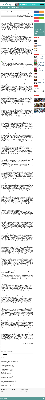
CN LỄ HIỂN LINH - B (4, 373)
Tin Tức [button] (9, 7)
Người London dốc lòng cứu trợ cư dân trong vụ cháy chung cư (40, 80)
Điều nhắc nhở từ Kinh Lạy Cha (6, 366)
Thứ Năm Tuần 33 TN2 (5, 385)
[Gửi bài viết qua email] (28, 13)
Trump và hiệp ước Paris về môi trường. (40, 83)
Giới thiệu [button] (4, 7)
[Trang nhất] (1, 7)
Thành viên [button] (13, 7)
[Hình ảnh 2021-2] (36, 110)
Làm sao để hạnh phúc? (40, 70)
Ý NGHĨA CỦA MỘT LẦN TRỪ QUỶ (6, 362)
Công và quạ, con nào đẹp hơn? (40, 63)
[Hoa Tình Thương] (7, 4)
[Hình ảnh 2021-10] (36, 105)
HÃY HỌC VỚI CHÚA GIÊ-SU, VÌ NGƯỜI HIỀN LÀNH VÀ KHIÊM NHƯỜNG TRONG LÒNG (39, 51)
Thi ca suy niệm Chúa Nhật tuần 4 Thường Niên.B (8, 361)
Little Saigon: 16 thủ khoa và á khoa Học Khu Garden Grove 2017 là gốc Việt (39, 74)
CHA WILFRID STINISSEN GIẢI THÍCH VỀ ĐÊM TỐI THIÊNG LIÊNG (40, 41)
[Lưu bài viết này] (32, 13)
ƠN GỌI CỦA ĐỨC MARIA (5, 377)
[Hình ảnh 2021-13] (42, 105)
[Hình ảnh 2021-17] (42, 110)
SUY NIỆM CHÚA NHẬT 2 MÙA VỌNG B (7, 380)
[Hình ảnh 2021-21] (42, 100)
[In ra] (30, 13)
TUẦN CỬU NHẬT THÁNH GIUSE (6, 370)
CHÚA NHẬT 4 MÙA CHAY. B (5, 369)
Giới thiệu (21, 391)
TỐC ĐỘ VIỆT (5, 398)
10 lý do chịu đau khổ (40, 76)
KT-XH (42, 11)
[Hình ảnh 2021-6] (36, 100)
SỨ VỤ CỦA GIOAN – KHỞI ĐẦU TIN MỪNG (7, 381)
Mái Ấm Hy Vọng (37, 24)
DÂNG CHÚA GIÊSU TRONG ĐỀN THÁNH (7, 376)
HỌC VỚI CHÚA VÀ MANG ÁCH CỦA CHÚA (40, 48)
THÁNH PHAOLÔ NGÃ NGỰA (5, 365)
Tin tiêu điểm (36, 37)
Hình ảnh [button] (17, 7)
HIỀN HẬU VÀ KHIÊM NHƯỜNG (40, 46)
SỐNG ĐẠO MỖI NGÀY (38, 29)
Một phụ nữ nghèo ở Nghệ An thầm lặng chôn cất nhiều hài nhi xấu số (40, 57)
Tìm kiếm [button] (21, 7)
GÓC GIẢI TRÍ (36, 33)
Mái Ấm (37, 11)
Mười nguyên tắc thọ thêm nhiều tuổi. (40, 68)
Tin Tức (26, 391)
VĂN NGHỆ (36, 31)
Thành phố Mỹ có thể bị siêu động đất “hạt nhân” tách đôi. (40, 65)
